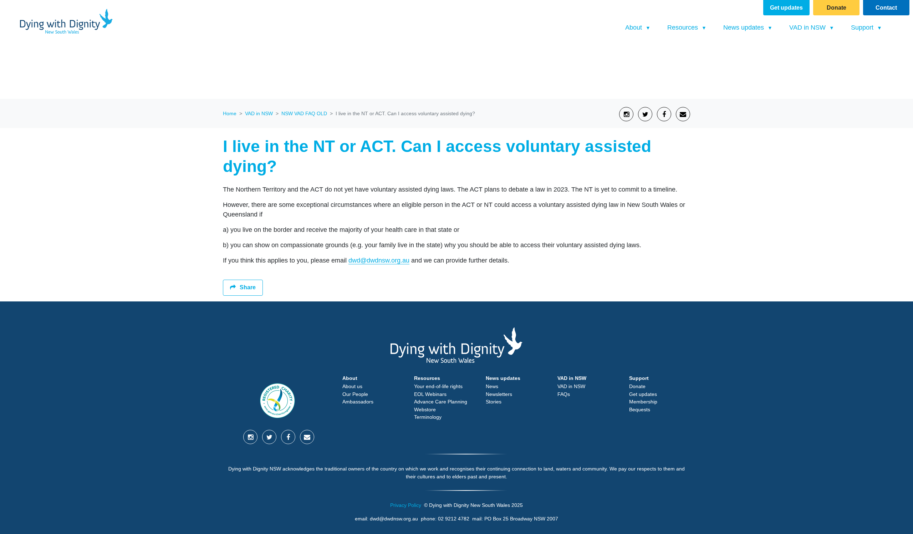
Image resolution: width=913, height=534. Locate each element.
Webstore (425, 409)
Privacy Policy (405, 505)
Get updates (786, 8)
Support (639, 378)
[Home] (66, 21)
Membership (643, 402)
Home (229, 113)
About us (352, 386)
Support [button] (863, 27)
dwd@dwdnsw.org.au (378, 260)
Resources (427, 378)
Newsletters (499, 394)
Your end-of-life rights (438, 386)
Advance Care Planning (440, 402)
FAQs (563, 394)
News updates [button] (744, 27)
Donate (836, 8)
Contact (886, 8)
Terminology (428, 417)
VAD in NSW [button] (817, 27)
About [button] (634, 27)
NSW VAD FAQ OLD (304, 113)
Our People (355, 394)
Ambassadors (357, 402)
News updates (503, 378)
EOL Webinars (430, 394)
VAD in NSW (259, 113)
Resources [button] (683, 27)
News (492, 386)
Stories (493, 402)
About (349, 378)
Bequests (639, 409)
